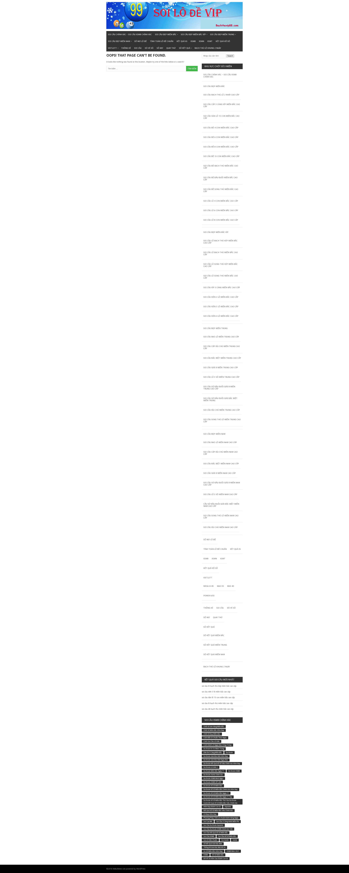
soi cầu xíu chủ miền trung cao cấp (221, 410)
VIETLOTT (112, 48)
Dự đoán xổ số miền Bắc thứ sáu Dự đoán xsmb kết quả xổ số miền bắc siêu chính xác (220, 802)
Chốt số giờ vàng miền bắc (214, 727)
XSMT (209, 41)
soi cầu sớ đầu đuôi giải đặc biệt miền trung (220, 399)
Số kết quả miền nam (214, 654)
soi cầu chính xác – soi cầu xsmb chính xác (130, 34)
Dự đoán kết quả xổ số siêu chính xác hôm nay (222, 764)
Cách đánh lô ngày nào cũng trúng (217, 745)
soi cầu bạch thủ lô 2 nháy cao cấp (221, 95)
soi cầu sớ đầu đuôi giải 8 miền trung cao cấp (219, 387)
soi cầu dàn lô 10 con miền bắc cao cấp (221, 117)
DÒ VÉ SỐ (149, 48)
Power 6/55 (208, 596)
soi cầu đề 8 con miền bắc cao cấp (220, 147)
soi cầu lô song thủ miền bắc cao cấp (220, 277)
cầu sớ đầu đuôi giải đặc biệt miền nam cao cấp (221, 505)
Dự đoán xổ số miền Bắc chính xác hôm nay (220, 789)
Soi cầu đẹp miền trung (222, 34)
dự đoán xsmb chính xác (213, 775)
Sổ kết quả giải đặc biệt (213, 844)
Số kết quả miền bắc (213, 635)
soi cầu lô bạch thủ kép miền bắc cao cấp (220, 242)
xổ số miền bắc (218, 855)
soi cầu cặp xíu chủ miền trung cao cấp (221, 347)
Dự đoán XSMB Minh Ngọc (213, 778)
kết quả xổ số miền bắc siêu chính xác (218, 810)
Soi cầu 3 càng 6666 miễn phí (227, 822)
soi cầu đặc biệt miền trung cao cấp (222, 358)
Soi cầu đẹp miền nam (119, 41)
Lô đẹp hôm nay (210, 814)
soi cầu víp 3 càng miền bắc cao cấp (221, 287)
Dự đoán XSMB (234, 771)
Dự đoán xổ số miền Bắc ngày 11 (216, 793)
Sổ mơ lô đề (140, 41)
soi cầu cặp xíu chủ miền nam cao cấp (220, 453)
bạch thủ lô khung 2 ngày (208, 48)
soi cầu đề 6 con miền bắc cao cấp (220, 137)
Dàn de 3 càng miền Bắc (213, 752)
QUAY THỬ (171, 48)
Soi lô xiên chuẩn (210, 840)
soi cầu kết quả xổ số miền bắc (216, 833)
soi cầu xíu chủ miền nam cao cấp (220, 527)
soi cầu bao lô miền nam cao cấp (220, 442)
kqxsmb (228, 807)
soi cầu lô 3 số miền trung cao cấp (221, 377)
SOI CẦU (138, 48)
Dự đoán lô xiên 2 (211, 767)
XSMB (193, 41)
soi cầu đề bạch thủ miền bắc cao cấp (220, 167)
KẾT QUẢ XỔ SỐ (223, 41)
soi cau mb (208, 822)
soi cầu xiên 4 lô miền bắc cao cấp (220, 316)
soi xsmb (224, 840)
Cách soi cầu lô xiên (211, 741)
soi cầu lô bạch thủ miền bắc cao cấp (220, 253)
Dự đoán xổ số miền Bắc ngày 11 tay (218, 797)
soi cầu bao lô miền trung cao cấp (221, 337)
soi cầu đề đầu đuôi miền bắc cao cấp (220, 178)
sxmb (235, 840)
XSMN (201, 41)
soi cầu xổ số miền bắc (227, 836)
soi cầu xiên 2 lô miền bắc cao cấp (220, 297)
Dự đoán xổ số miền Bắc (213, 786)
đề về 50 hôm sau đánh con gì (216, 859)
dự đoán (229, 752)
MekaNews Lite (119, 869)
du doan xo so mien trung (214, 749)
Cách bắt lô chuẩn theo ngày (215, 738)
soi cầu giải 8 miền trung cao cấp (220, 367)
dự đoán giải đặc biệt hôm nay (216, 756)
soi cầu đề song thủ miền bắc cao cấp (220, 190)
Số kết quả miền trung (215, 645)
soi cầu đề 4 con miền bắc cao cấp (220, 128)
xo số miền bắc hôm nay (213, 851)
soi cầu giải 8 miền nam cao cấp (219, 473)
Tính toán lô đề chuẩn (161, 41)
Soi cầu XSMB (209, 836)
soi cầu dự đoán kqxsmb (213, 825)
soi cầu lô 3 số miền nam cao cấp (220, 494)
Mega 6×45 (208, 586)
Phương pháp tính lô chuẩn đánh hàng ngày (221, 818)
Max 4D (230, 586)
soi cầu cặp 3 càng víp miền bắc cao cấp (221, 105)
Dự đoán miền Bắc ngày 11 (214, 771)
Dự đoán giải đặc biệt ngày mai (216, 760)
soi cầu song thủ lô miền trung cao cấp (222, 420)
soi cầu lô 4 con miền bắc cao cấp (220, 201)
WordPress (140, 869)
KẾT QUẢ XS (182, 41)
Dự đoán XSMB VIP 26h (212, 782)
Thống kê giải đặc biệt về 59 (214, 847)
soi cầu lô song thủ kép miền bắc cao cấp (220, 265)
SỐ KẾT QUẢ (184, 48)
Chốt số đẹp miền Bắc (212, 734)
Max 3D (220, 586)
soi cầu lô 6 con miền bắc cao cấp (220, 210)
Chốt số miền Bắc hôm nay (214, 730)
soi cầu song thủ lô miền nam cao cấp (220, 516)
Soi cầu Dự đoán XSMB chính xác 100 (218, 829)
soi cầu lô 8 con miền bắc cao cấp (220, 220)
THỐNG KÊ (126, 48)
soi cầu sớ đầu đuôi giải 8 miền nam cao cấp (221, 484)
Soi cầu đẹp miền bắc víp (193, 34)
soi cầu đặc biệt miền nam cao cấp (221, 463)
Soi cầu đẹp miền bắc (165, 34)
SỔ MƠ (160, 48)
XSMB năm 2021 (233, 851)
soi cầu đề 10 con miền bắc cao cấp (221, 156)
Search (230, 56)
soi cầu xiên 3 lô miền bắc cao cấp (220, 306)
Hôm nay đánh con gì (212, 807)
